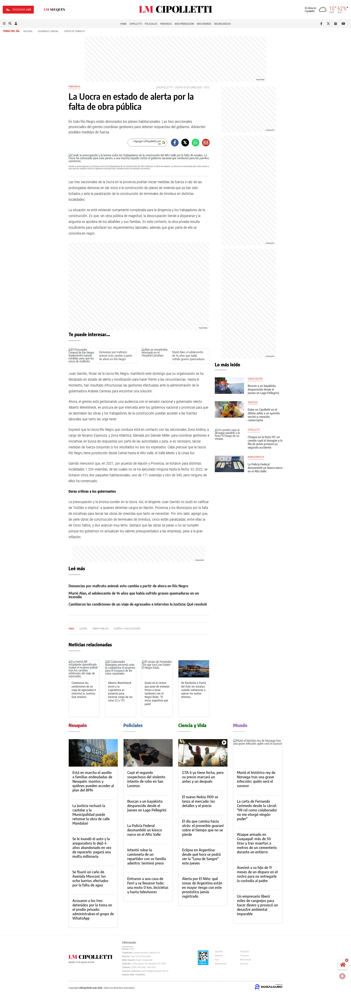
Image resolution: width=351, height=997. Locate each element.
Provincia (166, 24)
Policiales (151, 24)
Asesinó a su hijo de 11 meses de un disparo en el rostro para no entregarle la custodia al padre (257, 874)
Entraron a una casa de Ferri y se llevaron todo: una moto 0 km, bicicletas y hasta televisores (147, 885)
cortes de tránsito (74, 31)
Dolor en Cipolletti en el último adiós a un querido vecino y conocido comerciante (264, 415)
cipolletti (254, 429)
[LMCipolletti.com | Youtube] (343, 23)
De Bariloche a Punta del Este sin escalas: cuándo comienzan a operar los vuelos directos (193, 690)
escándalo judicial (48, 31)
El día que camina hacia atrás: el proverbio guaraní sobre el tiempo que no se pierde (203, 828)
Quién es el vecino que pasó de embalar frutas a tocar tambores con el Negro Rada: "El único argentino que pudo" (157, 693)
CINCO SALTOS (255, 378)
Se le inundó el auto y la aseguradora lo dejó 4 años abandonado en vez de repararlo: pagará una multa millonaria (91, 847)
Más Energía (204, 24)
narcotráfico (256, 457)
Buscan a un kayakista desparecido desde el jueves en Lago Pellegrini (263, 389)
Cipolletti (136, 24)
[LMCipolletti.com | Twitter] (329, 23)
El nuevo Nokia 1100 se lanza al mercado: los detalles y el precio (200, 801)
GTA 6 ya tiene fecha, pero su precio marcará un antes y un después (203, 776)
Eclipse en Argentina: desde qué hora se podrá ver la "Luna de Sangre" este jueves (201, 856)
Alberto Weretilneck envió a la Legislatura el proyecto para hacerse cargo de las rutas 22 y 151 (120, 691)
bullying (28, 31)
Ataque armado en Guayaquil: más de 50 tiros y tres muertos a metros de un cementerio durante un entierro (257, 843)
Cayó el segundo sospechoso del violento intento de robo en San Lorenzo (146, 779)
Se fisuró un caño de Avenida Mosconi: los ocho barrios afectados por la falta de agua (90, 878)
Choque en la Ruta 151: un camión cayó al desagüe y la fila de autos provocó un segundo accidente (265, 442)
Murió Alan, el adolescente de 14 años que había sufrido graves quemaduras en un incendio (188, 357)
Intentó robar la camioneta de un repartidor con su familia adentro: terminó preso (146, 856)
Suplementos (220, 964)
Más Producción (184, 24)
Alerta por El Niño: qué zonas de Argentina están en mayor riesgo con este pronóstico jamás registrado (202, 887)
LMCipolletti (164, 87)
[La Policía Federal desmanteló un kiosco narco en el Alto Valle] (229, 464)
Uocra (179, 87)
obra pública (100, 628)
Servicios (244, 964)
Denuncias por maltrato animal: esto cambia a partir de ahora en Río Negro (115, 355)
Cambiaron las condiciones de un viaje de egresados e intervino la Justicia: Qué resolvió (138, 604)
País (217, 960)
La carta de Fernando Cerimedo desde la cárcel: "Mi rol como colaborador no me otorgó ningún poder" (257, 810)
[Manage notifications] (342, 976)
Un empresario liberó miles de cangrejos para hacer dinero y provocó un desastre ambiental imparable (257, 905)
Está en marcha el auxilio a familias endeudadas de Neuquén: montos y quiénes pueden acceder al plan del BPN (93, 781)
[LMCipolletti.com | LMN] (54, 10)
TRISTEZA (253, 402)
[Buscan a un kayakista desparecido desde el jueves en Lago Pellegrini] (229, 385)
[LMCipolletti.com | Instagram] (336, 23)
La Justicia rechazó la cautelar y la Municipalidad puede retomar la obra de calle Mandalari (91, 814)
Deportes (219, 956)
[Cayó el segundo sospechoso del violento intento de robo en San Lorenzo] (148, 753)
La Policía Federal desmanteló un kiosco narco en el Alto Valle (265, 467)
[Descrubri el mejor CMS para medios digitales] (268, 990)
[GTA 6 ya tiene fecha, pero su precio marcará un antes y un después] (202, 753)
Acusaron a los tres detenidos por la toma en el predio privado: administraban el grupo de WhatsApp (93, 909)
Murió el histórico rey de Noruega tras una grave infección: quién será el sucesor (256, 779)
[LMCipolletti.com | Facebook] (322, 23)
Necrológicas (222, 24)
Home (123, 24)
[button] (4, 23)
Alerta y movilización (127, 628)
